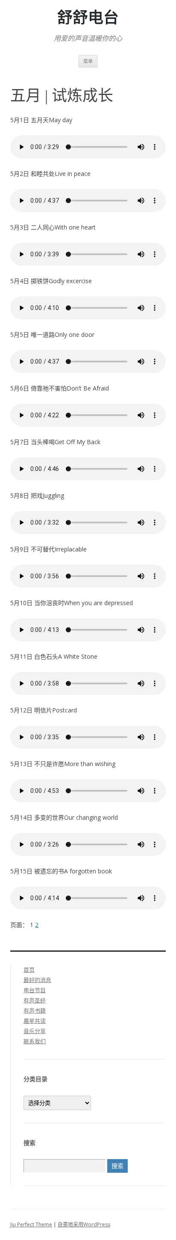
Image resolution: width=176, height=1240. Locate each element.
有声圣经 (34, 1000)
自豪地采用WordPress (84, 1224)
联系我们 (34, 1041)
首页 (29, 969)
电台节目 (34, 990)
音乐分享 (34, 1031)
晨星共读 (34, 1021)
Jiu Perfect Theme (31, 1224)
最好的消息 (37, 980)
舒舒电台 (88, 18)
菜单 (88, 61)
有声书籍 (34, 1010)
